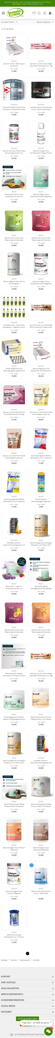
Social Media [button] (8, 1005)
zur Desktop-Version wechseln (29, 1034)
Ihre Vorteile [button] (8, 982)
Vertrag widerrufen (27, 1018)
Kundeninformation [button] (12, 1000)
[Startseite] (13, 12)
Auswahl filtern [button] (8, 22)
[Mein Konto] (45, 13)
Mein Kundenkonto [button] (12, 994)
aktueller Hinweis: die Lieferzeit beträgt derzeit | (28, 3)
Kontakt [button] (6, 976)
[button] (2, 12)
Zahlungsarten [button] (10, 988)
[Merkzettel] (34, 13)
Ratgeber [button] (6, 1011)
